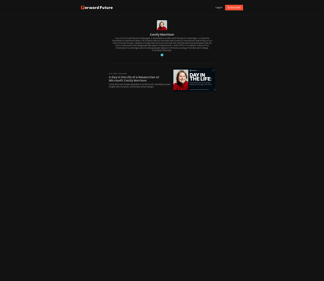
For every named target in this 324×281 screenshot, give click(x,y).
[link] (162, 38)
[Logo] (97, 7)
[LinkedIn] (162, 55)
